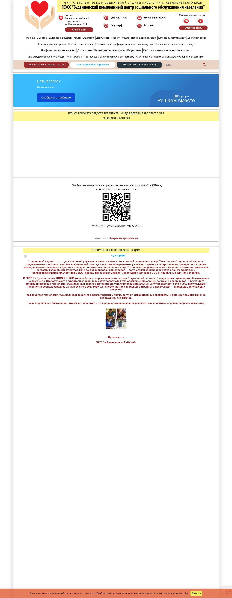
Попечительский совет (80, 44)
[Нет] (228, 593)
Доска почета (84, 50)
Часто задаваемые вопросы (109, 50)
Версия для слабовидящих (139, 65)
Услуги (77, 38)
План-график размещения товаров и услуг (130, 44)
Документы (102, 38)
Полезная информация (143, 38)
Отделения (88, 38)
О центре (42, 38)
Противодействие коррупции (92, 65)
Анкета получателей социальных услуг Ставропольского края (170, 57)
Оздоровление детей (60, 38)
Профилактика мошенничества (58, 50)
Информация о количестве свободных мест (167, 50)
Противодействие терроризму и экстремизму (109, 57)
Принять (196, 593)
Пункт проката (74, 57)
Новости (115, 38)
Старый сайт (79, 30)
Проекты (100, 44)
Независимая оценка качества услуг (175, 44)
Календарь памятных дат (172, 38)
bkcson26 (149, 25)
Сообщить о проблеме (56, 97)
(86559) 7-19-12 (119, 18)
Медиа (125, 38)
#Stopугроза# (134, 50)
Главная (30, 38)
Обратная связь (193, 28)
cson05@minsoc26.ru (155, 18)
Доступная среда (196, 38)
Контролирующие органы (52, 44)
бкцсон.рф (116, 25)
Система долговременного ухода (46, 57)
